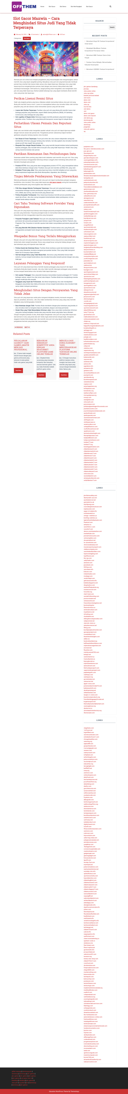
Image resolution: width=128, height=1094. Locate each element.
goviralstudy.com (89, 679)
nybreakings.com (89, 1001)
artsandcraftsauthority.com (92, 1059)
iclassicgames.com (90, 234)
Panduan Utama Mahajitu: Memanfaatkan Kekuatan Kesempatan (98, 63)
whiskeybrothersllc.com (91, 478)
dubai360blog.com (90, 310)
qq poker (22, 1083)
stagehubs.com (89, 728)
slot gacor (89, 6)
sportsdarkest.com (90, 263)
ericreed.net (88, 648)
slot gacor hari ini (26, 1078)
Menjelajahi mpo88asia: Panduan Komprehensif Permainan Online (95, 49)
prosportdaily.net (89, 952)
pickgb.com (87, 337)
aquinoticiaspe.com (90, 245)
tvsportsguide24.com (91, 306)
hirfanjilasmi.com (89, 388)
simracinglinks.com (90, 538)
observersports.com (90, 241)
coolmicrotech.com (90, 1010)
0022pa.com (88, 567)
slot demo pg (88, 118)
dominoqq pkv (88, 120)
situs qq (86, 104)
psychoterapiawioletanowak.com (94, 411)
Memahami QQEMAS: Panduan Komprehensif (100, 69)
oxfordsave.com (89, 232)
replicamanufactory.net (91, 869)
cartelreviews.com (90, 817)
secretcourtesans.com (91, 735)
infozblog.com (88, 614)
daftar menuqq (16, 1071)
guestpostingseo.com (91, 158)
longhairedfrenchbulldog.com (93, 247)
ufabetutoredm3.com (90, 467)
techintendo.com (89, 811)
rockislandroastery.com (91, 1044)
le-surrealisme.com (90, 542)
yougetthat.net (88, 225)
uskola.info (87, 932)
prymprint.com (88, 375)
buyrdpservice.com (90, 218)
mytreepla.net (88, 865)
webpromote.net (89, 621)
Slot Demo (63, 6)
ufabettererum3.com (90, 449)
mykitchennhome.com (91, 663)
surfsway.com (88, 820)
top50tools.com (89, 556)
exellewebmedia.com (91, 191)
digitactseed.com (89, 824)
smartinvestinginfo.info (91, 921)
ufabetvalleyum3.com (91, 471)
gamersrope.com (89, 189)
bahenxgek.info (89, 171)
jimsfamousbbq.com (90, 495)
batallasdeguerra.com (91, 583)
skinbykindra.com (89, 1035)
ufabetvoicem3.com (90, 891)
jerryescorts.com (89, 297)
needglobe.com (89, 400)
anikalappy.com (89, 903)
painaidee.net (88, 261)
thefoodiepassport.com (91, 668)
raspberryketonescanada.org (93, 988)
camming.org (88, 741)
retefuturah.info (89, 918)
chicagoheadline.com (90, 739)
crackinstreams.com (90, 851)
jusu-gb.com (88, 151)
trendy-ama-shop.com (91, 959)
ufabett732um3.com (90, 929)
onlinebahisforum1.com (91, 737)
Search (99, 21)
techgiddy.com (88, 178)
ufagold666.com (89, 970)
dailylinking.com (89, 784)
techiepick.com (89, 977)
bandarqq (15, 1080)
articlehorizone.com (90, 842)
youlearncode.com (90, 795)
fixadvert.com (88, 522)
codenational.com (89, 1039)
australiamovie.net (90, 500)
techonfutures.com (90, 983)
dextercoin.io (88, 708)
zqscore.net (88, 359)
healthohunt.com (89, 916)
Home (42, 6)
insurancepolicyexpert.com (92, 547)
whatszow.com (89, 806)
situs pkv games (89, 129)
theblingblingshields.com (92, 279)
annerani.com (88, 563)
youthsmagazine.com (91, 258)
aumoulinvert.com (89, 666)
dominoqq (87, 125)
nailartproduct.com (90, 822)
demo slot (87, 100)
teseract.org (88, 956)
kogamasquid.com (90, 701)
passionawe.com (89, 404)
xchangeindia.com (89, 1008)
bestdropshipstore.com (91, 815)
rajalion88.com (88, 744)
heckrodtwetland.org (90, 641)
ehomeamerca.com (90, 809)
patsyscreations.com (90, 759)
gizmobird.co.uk (89, 502)
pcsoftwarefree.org (90, 782)
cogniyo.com (88, 384)
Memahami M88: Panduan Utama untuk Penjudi (97, 56)
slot (85, 111)
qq (84, 131)
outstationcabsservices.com (93, 1003)
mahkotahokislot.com (91, 317)
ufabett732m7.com (90, 961)
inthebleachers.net (90, 692)
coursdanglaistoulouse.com (93, 507)
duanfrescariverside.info (92, 907)
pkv (27, 1083)
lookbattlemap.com (90, 216)
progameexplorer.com (91, 1041)
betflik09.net (88, 768)
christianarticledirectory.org (92, 710)
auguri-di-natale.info (90, 511)
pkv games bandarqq (90, 86)
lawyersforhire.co (89, 250)
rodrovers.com (88, 833)
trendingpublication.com (91, 447)
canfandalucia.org (89, 997)
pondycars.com (89, 981)
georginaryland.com (90, 632)
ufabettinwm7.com (90, 456)
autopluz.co (87, 524)
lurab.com (87, 1050)
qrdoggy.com (88, 330)
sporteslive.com (89, 276)
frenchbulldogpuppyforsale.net (94, 699)
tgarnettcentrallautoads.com (93, 520)
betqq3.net (87, 654)
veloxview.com (88, 474)
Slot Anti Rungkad (76, 6)
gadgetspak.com (89, 853)
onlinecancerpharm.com (91, 319)
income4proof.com (90, 761)
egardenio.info (88, 366)
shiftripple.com (89, 420)
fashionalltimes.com (90, 1019)
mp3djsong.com (89, 504)
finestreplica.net (89, 912)
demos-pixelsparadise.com (93, 531)
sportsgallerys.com (90, 285)
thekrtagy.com (88, 1006)
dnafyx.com (87, 786)
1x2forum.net (88, 730)
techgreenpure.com (90, 813)
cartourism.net (88, 681)
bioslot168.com (89, 1057)
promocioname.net (90, 598)
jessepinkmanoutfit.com (91, 205)
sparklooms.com (89, 431)
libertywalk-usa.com (90, 498)
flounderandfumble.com (91, 914)
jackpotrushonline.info (91, 182)
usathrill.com (88, 992)
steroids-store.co (89, 623)
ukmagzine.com (89, 198)
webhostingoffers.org (91, 804)
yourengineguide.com (91, 999)
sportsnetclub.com (90, 227)
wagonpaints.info (89, 934)
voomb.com (87, 301)
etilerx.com (87, 909)
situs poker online (89, 91)
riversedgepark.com (90, 748)
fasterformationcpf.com (91, 211)
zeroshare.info (88, 569)
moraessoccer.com (90, 589)
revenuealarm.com (90, 1048)
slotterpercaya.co (89, 422)
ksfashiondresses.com (91, 341)
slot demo (87, 109)
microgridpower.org (90, 395)
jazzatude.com (88, 565)
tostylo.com (87, 223)
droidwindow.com (89, 965)
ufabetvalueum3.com (90, 885)
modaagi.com (88, 576)
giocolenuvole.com (90, 788)
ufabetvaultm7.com (90, 887)
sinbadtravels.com (90, 196)
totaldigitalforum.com (91, 1021)
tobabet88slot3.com (90, 438)
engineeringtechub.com (91, 294)
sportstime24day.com (91, 274)
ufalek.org (87, 321)
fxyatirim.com (88, 797)
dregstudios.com (89, 585)
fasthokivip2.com (89, 238)
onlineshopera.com (90, 775)
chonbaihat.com (89, 616)
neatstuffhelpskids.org (91, 587)
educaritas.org (88, 764)
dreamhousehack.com (91, 1012)
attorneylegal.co (89, 299)
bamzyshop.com (89, 979)
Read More (17, 369)
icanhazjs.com (88, 675)
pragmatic (87, 127)
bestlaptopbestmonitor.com (93, 630)
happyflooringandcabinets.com (94, 326)
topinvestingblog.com (91, 554)
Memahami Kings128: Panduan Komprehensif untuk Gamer (99, 42)
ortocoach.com (88, 402)
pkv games (30, 1074)
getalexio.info (88, 370)
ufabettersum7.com (90, 453)
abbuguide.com (89, 800)
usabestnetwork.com (90, 202)
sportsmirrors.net (89, 288)
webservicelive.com (90, 1062)
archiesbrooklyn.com (90, 610)
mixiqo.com (87, 397)
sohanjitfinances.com (90, 426)
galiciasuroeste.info (90, 580)
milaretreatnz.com (89, 574)
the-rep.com (88, 558)
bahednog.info (88, 169)
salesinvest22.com (90, 954)
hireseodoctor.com (90, 858)
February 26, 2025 (21, 34)
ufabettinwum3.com (90, 458)
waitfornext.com (89, 936)
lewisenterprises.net (90, 779)
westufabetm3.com (90, 476)
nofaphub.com (88, 755)
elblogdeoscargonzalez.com (93, 619)
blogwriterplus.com (90, 155)
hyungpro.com (88, 270)
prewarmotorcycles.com (92, 536)
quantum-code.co (89, 941)
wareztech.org (88, 200)
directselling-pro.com (91, 1046)
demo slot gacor (89, 113)
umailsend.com (89, 207)
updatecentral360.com (91, 355)
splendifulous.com (90, 873)
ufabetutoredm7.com (90, 469)
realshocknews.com (90, 335)
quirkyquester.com (90, 415)
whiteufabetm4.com (90, 900)
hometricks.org (89, 391)
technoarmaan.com (90, 1024)
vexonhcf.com (88, 529)
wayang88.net (88, 896)
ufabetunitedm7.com (90, 462)
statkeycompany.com (91, 549)
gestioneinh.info (89, 950)
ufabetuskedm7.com (90, 465)
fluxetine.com (88, 650)
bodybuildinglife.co (90, 328)
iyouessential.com (90, 791)
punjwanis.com (88, 146)
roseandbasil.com (89, 634)
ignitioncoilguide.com (91, 1053)
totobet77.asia (88, 442)
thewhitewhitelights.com (92, 636)
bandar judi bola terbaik (91, 95)
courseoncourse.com (90, 164)
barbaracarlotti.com (90, 688)
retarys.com (87, 209)
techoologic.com (89, 985)
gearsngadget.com (90, 856)
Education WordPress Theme (58, 1091)
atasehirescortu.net (90, 292)
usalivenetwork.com (90, 180)
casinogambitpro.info (91, 160)
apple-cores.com (89, 684)
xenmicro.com (88, 773)
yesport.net (87, 220)
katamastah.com (89, 357)
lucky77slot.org (89, 312)
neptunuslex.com (89, 509)
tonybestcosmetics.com (92, 1028)
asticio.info (87, 364)
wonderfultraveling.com (91, 596)
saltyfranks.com (89, 560)
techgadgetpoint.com (91, 303)
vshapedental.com (90, 994)
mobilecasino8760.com (91, 652)
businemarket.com (90, 252)
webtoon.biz (88, 265)
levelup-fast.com (89, 862)
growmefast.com (89, 314)
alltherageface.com (90, 1037)
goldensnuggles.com (90, 214)
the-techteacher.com (90, 1015)
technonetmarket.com (91, 925)
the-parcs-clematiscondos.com (94, 149)
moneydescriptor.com (91, 256)
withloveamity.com (90, 793)
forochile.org (88, 592)
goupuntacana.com (90, 746)
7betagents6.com (89, 847)
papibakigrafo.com (90, 672)
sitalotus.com (88, 348)
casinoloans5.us (89, 657)
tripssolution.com (89, 835)
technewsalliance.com (91, 923)
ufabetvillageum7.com (91, 889)
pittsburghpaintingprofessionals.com (96, 406)
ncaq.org (86, 770)
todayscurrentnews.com (91, 440)
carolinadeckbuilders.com (92, 551)
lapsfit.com (87, 860)
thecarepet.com (89, 153)
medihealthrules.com (90, 990)
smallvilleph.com (89, 578)
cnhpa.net (87, 346)
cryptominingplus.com (91, 243)
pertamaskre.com (89, 173)
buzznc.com (88, 1030)
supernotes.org (89, 350)
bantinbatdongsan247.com (92, 167)
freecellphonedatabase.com (93, 187)
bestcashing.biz (89, 605)
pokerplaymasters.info (91, 162)
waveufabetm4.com (90, 894)
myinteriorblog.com (90, 972)
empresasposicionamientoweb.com (95, 1026)
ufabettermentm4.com (91, 451)
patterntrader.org (89, 344)
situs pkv (15, 1083)
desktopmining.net (90, 690)
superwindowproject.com (92, 670)
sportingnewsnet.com (91, 272)
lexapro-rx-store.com (91, 695)
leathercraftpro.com (90, 393)
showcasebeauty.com (91, 545)
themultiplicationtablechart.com (94, 704)
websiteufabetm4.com (91, 898)
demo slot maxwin (90, 116)
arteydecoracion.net (90, 625)
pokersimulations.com (91, 867)
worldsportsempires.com (92, 353)
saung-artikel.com (89, 236)
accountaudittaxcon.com (91, 373)
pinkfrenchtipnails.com (91, 281)
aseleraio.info (88, 362)
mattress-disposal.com (91, 323)
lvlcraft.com (87, 826)
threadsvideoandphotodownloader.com (96, 176)
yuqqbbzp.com (88, 844)
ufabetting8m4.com (90, 880)
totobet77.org (88, 444)
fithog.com (87, 628)
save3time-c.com (89, 527)
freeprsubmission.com (91, 968)
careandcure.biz (89, 382)
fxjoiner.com (88, 1033)
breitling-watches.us (90, 518)
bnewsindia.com (89, 974)
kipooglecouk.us (89, 661)
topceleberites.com (90, 878)
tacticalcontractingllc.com (92, 433)
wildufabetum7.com (90, 480)
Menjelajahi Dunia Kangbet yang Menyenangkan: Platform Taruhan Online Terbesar (68, 347)
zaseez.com (88, 750)
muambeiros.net (89, 612)
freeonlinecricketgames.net (93, 603)
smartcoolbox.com (90, 424)
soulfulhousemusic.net (91, 429)
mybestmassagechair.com (92, 645)
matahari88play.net (90, 254)
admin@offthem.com (49, 34)
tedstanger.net (88, 927)
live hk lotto (87, 107)
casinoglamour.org (90, 706)
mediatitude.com (89, 533)
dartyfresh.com (89, 777)
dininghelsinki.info (90, 905)
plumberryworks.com (90, 409)
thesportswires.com (90, 267)
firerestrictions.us (89, 607)
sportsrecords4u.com (91, 876)
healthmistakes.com (90, 339)
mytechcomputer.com (91, 1055)
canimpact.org (88, 677)
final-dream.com (89, 945)
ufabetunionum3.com (90, 882)
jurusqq (86, 89)
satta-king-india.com (90, 838)
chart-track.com (89, 594)
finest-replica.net (89, 947)
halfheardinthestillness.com (93, 643)
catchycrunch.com (89, 753)
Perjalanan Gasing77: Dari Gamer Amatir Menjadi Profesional (21, 345)
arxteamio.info (88, 368)
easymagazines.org (90, 386)
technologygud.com (90, 332)
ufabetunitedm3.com (90, 460)
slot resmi (87, 98)
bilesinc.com (88, 572)
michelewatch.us (89, 513)
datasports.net (88, 290)
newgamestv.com (89, 283)
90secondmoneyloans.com (92, 829)
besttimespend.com (90, 379)
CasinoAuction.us (89, 659)
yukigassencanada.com (91, 840)
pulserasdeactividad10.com (93, 686)
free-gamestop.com (90, 194)
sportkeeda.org (89, 377)
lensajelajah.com (89, 766)
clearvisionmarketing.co (91, 938)
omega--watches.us (90, 516)
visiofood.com (88, 963)
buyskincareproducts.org (92, 697)
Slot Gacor (52, 6)
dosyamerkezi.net (89, 540)
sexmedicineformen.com (92, 418)
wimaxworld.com (89, 601)
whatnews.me (88, 943)
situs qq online (88, 93)
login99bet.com (89, 732)
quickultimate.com (90, 413)
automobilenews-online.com (93, 1017)
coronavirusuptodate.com (92, 849)
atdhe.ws (87, 639)
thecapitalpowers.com (91, 435)
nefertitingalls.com (90, 757)
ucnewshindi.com (89, 185)
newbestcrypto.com (90, 229)
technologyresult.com (91, 802)
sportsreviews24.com (91, 308)
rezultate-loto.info (89, 871)
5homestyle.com (89, 713)
